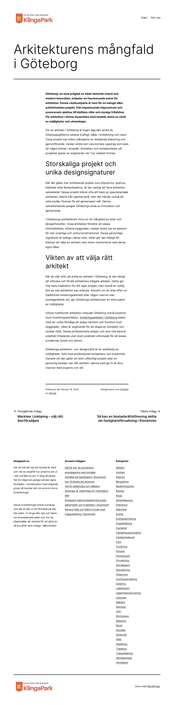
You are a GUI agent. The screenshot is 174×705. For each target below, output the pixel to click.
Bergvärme (122, 481)
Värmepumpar (124, 658)
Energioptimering (126, 518)
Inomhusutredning (126, 579)
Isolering (121, 583)
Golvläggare (123, 565)
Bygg (119, 495)
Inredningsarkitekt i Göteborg (98, 317)
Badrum (120, 477)
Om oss (155, 17)
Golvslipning (123, 569)
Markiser (121, 607)
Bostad (120, 490)
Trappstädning (124, 653)
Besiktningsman (125, 486)
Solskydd (121, 634)
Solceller (121, 630)
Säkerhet (121, 621)
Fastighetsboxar (125, 537)
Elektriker (121, 509)
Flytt (118, 542)
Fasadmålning (124, 523)
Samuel (52, 393)
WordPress (153, 686)
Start (144, 17)
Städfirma (121, 644)
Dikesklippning (124, 500)
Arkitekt (124, 389)
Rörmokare (122, 616)
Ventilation (122, 662)
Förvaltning (122, 560)
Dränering (121, 504)
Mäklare (120, 602)
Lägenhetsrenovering (128, 593)
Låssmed (121, 597)
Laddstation (123, 588)
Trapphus (121, 648)
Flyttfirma (121, 546)
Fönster (120, 551)
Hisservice (122, 574)
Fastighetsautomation (128, 532)
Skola (119, 625)
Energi (119, 514)
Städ (118, 639)
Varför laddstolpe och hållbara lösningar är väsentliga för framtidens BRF (86, 491)
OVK (118, 611)
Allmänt (120, 467)
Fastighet (121, 528)
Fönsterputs (123, 556)
